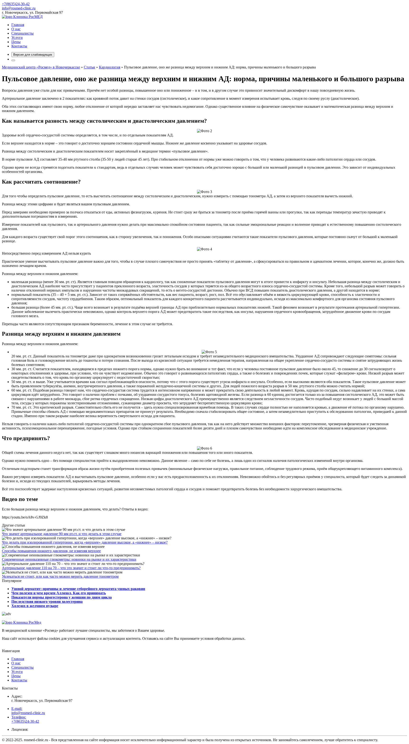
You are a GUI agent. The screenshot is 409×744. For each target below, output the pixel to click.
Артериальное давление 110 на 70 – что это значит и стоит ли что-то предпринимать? (71, 568)
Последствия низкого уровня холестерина (47, 602)
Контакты (19, 46)
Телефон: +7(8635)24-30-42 (25, 719)
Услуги (17, 38)
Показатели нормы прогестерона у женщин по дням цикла (61, 597)
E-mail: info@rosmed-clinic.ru (28, 711)
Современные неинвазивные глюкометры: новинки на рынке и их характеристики (69, 559)
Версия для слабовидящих (32, 54)
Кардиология (109, 67)
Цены (16, 42)
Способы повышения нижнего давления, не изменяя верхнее (51, 551)
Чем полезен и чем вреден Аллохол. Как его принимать (58, 593)
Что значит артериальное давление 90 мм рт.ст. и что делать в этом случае (61, 534)
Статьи (89, 67)
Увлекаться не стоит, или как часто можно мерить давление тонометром (60, 576)
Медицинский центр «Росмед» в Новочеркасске (41, 67)
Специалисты (22, 33)
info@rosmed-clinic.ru (19, 8)
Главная (17, 25)
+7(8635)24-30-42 (16, 4)
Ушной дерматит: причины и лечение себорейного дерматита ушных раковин (78, 589)
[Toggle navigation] (13, 60)
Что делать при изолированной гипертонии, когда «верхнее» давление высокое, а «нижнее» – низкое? (85, 542)
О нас (16, 29)
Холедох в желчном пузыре (34, 606)
